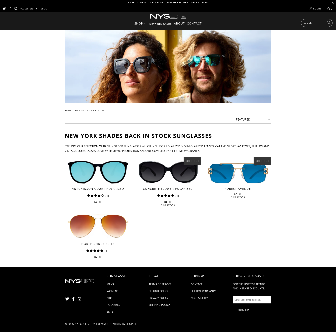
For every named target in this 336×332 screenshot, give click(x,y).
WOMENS (112, 291)
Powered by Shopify (122, 324)
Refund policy (158, 291)
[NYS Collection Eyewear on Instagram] (15, 8)
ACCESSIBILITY (28, 8)
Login (317, 8)
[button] (140, 23)
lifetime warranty (185, 151)
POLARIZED (114, 304)
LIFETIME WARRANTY (203, 291)
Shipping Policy (159, 304)
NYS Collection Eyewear (91, 324)
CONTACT (196, 284)
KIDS (109, 298)
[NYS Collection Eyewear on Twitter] (4, 8)
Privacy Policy (158, 298)
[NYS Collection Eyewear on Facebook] (9, 8)
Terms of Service (160, 284)
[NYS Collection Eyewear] (168, 16)
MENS (110, 284)
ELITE (110, 311)
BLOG (44, 8)
